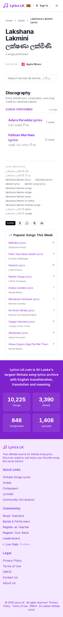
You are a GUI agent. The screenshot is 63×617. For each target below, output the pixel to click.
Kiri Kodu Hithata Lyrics (21, 310)
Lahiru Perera (15, 270)
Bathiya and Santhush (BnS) (22, 315)
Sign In (44, 5)
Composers (10, 488)
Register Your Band (16, 532)
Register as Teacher (16, 527)
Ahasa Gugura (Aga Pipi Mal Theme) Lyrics (30, 344)
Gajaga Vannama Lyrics (22, 321)
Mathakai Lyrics (17, 242)
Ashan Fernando (17, 337)
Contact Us (10, 577)
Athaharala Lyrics (18, 332)
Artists (21, 20)
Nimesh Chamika (17, 303)
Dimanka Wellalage (18, 258)
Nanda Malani (15, 292)
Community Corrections (18, 499)
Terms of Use (12, 566)
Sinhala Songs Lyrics (16, 477)
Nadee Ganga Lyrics (20, 276)
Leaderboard (11, 538)
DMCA (7, 572)
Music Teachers (13, 516)
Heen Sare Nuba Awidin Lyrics (26, 254)
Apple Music (33, 64)
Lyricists (8, 494)
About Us (9, 583)
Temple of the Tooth (19, 326)
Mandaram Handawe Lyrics (24, 299)
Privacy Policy (12, 560)
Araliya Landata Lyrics (21, 287)
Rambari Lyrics (17, 265)
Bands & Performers (16, 521)
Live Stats (17, 544)
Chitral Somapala (17, 281)
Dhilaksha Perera (17, 247)
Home (9, 20)
